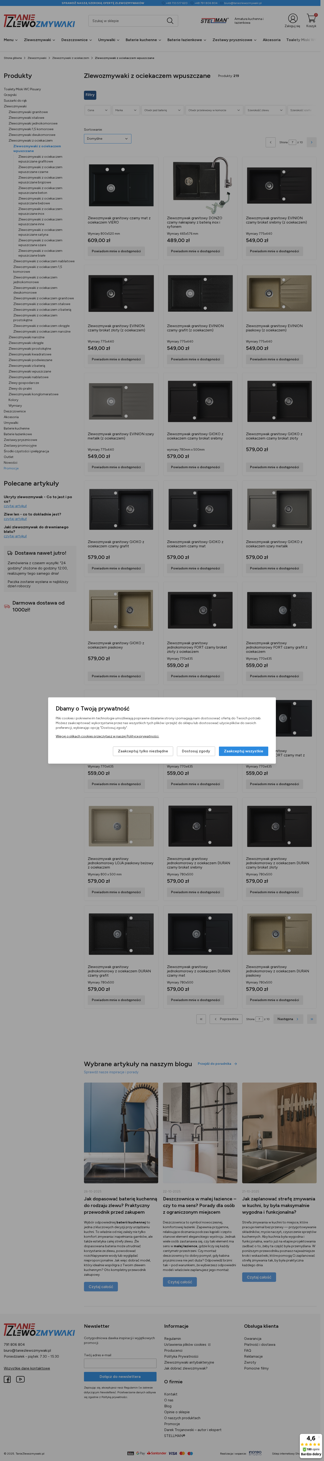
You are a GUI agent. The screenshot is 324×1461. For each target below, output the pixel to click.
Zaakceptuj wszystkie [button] (243, 751)
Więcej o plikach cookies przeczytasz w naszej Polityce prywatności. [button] (107, 737)
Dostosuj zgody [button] (196, 751)
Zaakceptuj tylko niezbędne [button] (143, 751)
